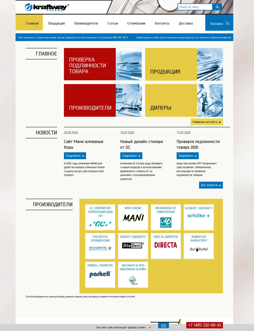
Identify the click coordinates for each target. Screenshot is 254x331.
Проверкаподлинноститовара (87, 65)
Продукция (56, 23)
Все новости (211, 185)
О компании (136, 23)
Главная (32, 23)
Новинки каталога (207, 121)
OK (149, 327)
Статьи (112, 23)
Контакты (162, 23)
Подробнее (75, 155)
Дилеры (160, 108)
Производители (86, 23)
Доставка (186, 23)
